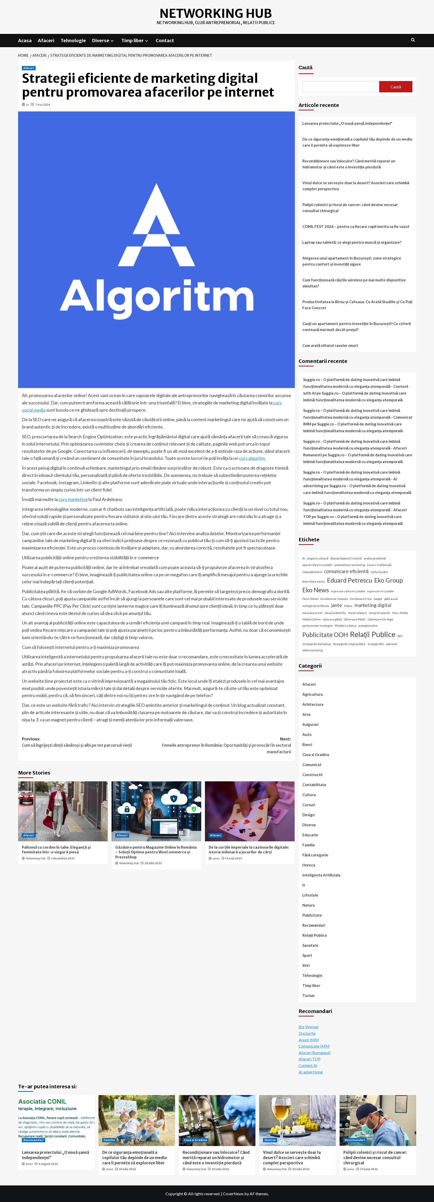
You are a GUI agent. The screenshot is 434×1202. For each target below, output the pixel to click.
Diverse (100, 40)
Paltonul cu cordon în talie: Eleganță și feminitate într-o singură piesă (56, 850)
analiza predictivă (375, 558)
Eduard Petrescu (349, 580)
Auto (306, 734)
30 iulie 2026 (127, 1169)
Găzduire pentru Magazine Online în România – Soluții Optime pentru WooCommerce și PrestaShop (156, 852)
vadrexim (391, 644)
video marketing (312, 650)
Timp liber (132, 40)
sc (27, 104)
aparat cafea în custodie (317, 564)
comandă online (312, 572)
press (216, 858)
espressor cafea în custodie (348, 591)
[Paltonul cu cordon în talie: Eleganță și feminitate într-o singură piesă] (63, 811)
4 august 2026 (48, 1164)
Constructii (312, 774)
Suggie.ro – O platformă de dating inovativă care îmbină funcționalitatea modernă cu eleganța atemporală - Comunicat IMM (357, 417)
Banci (307, 744)
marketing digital (373, 605)
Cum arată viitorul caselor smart (330, 345)
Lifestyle (310, 895)
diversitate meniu (313, 581)
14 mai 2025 (233, 858)
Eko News (315, 590)
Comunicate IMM (314, 1046)
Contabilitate (314, 784)
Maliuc (348, 605)
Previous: (77, 742)
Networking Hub (215, 13)
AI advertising (311, 1071)
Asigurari (310, 724)
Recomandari (313, 925)
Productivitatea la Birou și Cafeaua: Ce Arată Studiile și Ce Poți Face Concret (357, 304)
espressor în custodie (380, 591)
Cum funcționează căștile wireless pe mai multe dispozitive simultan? (354, 283)
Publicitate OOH (325, 634)
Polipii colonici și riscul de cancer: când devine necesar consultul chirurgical (350, 207)
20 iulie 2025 (153, 863)
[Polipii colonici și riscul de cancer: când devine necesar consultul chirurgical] (378, 1120)
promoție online (368, 625)
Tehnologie (73, 40)
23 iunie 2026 (369, 1169)
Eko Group (388, 580)
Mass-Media (400, 612)
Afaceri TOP (309, 1058)
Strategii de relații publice (349, 644)
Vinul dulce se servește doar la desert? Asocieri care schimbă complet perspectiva (355, 185)
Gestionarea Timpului (334, 598)
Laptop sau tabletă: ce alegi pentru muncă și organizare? (351, 242)
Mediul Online (311, 619)
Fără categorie (315, 855)
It (303, 885)
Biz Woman (309, 1026)
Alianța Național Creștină (346, 558)
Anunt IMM (309, 1039)
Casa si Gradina (315, 754)
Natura (308, 905)
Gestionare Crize (361, 598)
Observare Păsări (355, 619)
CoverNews (233, 1193)
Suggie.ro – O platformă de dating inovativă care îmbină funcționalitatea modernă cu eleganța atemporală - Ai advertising (351, 479)
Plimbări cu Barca (345, 625)
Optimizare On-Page (380, 619)
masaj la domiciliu (335, 612)
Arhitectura (312, 704)
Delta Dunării (379, 572)
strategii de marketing (316, 644)
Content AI (308, 1065)
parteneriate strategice (317, 625)
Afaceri (46, 40)
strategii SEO (375, 644)
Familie (308, 845)
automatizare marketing (349, 564)
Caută (305, 67)
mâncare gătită (332, 619)
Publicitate (312, 915)
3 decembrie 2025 (63, 858)
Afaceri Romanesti (315, 1052)
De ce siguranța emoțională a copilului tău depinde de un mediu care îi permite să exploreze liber (357, 142)
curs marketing (73, 499)
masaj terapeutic (379, 612)
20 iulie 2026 (220, 1169)
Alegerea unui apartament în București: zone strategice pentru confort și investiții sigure (351, 261)
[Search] (413, 40)
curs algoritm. (252, 458)
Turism (308, 995)
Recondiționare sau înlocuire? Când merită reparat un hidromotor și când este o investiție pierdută (348, 164)
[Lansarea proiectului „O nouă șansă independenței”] (56, 1120)
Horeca (308, 865)
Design (308, 814)
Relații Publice (372, 634)
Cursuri (308, 804)
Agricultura (312, 694)
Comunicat (311, 764)
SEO (399, 636)
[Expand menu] (112, 41)
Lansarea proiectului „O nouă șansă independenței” (347, 123)
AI (303, 558)
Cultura (309, 794)
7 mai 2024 (42, 104)
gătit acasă (391, 598)
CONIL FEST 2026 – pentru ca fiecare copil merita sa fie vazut (355, 226)
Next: (226, 745)
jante (336, 605)
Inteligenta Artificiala (321, 875)
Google (378, 598)
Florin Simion (310, 598)
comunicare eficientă (346, 571)
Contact (165, 40)
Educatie (310, 835)
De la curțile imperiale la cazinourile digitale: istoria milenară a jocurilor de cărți (249, 850)
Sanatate (310, 945)
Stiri (306, 965)
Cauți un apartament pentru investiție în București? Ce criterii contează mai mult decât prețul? (356, 326)
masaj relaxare (357, 612)
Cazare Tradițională (379, 564)
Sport (307, 955)
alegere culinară (317, 558)
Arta (306, 714)
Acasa (25, 40)
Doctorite (307, 1033)
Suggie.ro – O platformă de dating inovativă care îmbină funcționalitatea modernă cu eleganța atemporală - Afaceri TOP (355, 510)
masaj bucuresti (312, 612)
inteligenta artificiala (315, 605)
